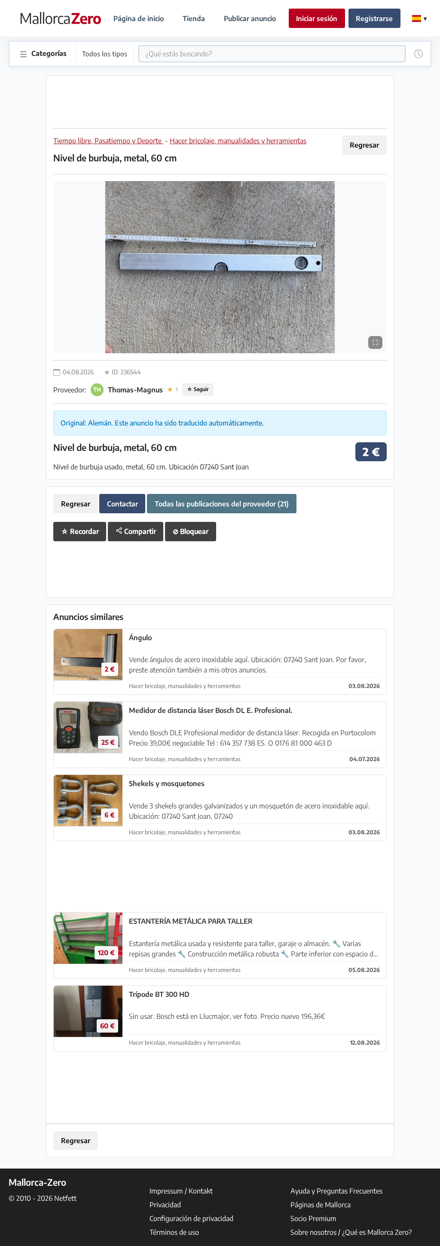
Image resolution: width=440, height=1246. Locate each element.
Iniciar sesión (316, 18)
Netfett (65, 1198)
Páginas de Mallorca (320, 1204)
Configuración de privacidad (191, 1218)
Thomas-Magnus (135, 390)
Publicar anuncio (250, 18)
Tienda (194, 18)
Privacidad (165, 1204)
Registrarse (374, 18)
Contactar (122, 504)
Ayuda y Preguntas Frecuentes (336, 1191)
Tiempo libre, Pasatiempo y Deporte (108, 140)
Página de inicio (138, 18)
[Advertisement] (220, 102)
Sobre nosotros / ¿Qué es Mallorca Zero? (351, 1232)
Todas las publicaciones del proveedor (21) (222, 504)
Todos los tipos (104, 53)
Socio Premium (313, 1218)
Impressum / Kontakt (181, 1191)
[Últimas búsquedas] (418, 53)
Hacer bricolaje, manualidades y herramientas (238, 140)
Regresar (364, 145)
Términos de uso (174, 1232)
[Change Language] (419, 18)
